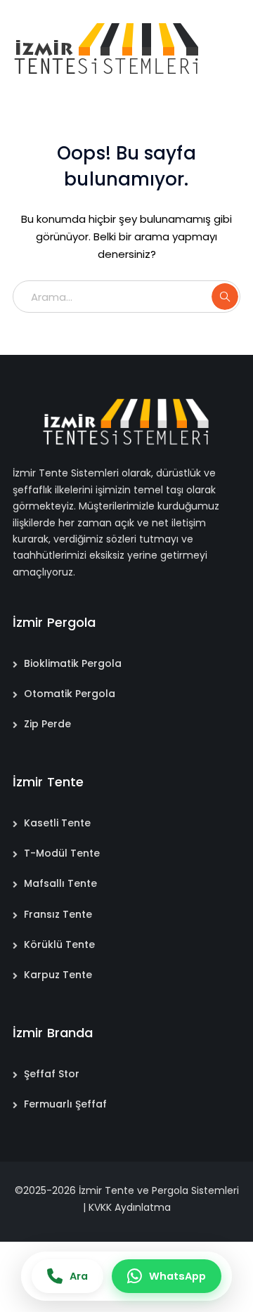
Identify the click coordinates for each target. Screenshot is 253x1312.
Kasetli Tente (57, 823)
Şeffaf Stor (51, 1074)
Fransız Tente (58, 914)
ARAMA (225, 296)
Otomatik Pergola (69, 694)
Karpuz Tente (58, 975)
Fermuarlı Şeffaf (65, 1104)
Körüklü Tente (59, 944)
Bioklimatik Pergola (73, 663)
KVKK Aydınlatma (130, 1207)
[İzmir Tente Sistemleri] (107, 48)
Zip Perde (47, 724)
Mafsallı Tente (60, 883)
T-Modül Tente (62, 853)
